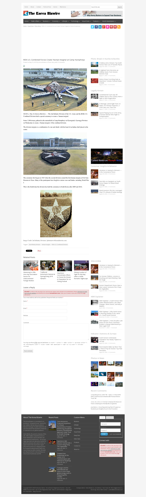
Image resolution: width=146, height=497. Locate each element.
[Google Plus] (103, 26)
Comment (26, 322)
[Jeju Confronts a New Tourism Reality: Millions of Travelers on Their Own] (94, 374)
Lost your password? (115, 434)
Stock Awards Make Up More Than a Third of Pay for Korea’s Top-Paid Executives (110, 348)
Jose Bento (94, 407)
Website (25, 315)
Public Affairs (35, 21)
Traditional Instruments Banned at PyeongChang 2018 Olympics (47, 275)
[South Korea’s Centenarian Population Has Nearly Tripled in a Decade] (94, 340)
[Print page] (56, 66)
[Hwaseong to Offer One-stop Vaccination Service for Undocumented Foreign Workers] (30, 265)
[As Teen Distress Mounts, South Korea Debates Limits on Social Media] (102, 374)
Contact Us (77, 446)
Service (55, 7)
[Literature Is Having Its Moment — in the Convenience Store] (94, 174)
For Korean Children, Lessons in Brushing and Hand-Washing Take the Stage (110, 278)
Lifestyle (64, 21)
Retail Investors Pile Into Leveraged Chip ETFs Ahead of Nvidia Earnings (110, 191)
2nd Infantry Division (34, 244)
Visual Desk (85, 21)
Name (25, 301)
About (32, 7)
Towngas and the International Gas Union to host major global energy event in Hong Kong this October (64, 472)
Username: (104, 421)
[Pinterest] (115, 26)
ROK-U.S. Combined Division (60, 244)
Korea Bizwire (42, 62)
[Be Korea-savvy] (42, 13)
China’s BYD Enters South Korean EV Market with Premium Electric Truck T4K (106, 396)
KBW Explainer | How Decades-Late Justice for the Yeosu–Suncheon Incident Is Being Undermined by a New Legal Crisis (111, 323)
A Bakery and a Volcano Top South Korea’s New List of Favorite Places (110, 64)
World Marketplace (108, 21)
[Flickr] (107, 26)
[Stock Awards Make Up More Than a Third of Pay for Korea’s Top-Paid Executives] (94, 348)
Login (102, 417)
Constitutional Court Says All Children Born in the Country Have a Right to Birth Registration (110, 96)
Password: (103, 427)
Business (46, 21)
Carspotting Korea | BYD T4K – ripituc (101, 395)
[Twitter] (92, 26)
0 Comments (112, 66)
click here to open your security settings (110, 449)
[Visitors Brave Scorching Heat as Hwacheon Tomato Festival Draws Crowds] (94, 80)
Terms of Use (47, 7)
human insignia (46, 244)
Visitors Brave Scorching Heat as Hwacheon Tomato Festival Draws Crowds (110, 81)
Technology (74, 21)
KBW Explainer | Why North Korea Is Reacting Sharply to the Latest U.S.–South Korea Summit (110, 313)
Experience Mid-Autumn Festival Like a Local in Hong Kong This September (64, 443)
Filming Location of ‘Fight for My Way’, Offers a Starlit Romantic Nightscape (81, 275)
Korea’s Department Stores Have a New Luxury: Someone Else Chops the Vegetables (110, 287)
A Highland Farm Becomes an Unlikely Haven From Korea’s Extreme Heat (108, 72)
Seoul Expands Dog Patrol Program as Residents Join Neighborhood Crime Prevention (105, 408)
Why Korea (63, 7)
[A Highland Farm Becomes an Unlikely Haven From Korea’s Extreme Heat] (94, 71)
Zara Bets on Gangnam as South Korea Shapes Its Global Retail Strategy (109, 183)
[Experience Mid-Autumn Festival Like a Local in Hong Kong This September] (102, 363)
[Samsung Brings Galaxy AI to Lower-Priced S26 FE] (102, 384)
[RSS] (118, 26)
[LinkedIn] (100, 26)
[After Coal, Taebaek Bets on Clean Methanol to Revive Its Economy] (119, 384)
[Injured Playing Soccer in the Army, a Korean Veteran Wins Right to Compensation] (94, 114)
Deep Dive (77, 435)
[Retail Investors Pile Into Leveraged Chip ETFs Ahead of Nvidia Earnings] (94, 192)
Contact (38, 7)
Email (25, 308)
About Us (76, 449)
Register (110, 417)
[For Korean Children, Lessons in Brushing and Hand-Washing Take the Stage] (94, 277)
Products (76, 442)
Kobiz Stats (77, 439)
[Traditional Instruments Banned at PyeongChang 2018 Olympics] (47, 265)
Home (26, 7)
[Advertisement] (56, 43)
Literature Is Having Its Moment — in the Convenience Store (110, 171)
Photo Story (38, 26)
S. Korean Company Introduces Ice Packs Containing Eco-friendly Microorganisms (106, 402)
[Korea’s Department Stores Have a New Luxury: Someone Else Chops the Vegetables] (94, 286)
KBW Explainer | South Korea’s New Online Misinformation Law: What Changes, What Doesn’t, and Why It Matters (110, 303)
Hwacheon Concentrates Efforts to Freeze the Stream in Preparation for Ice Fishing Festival (64, 277)
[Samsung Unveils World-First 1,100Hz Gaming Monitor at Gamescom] (94, 384)
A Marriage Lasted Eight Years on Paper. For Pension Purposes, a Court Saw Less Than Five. (110, 105)
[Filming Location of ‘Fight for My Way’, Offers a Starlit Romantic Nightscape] (81, 265)
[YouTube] (111, 26)
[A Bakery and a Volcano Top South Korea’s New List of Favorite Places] (94, 64)
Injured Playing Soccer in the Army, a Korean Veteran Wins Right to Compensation (110, 114)
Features (96, 21)
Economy (55, 21)
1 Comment (114, 327)
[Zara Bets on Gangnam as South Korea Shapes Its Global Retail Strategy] (94, 182)
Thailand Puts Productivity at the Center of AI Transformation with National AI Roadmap (64, 457)
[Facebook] (96, 26)
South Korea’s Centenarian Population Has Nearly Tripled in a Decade (110, 339)
